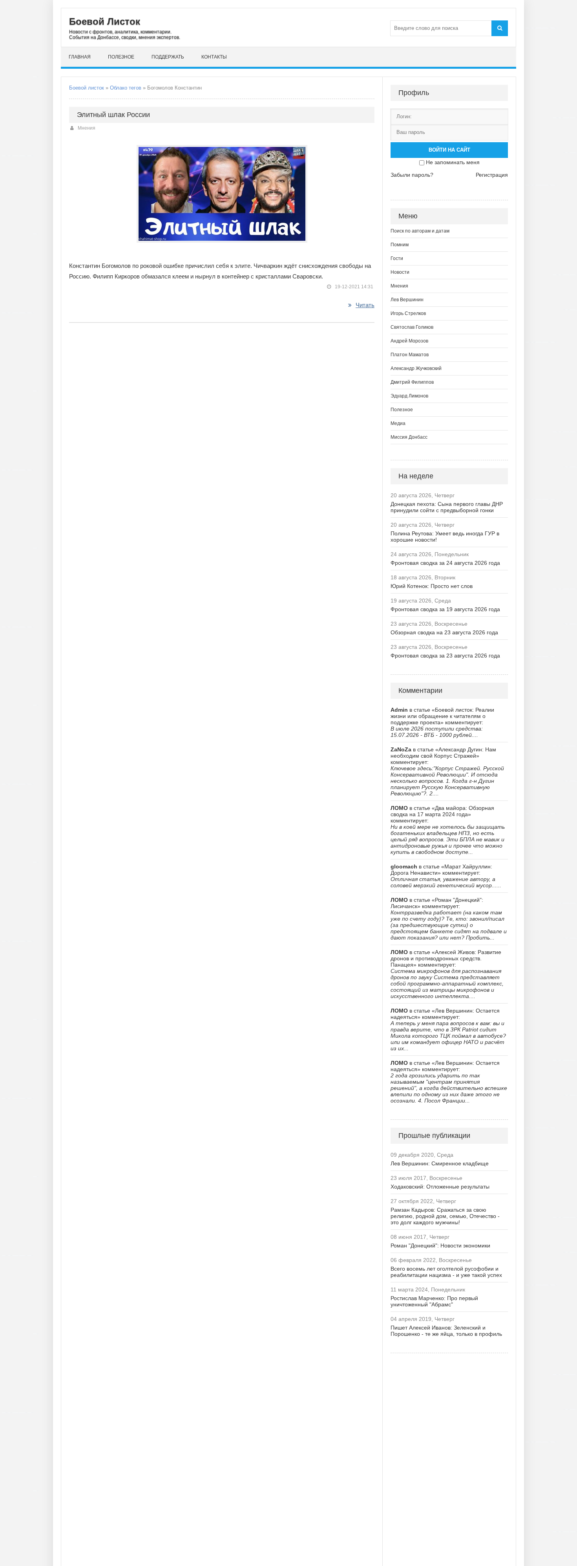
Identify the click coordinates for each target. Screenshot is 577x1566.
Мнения (86, 128)
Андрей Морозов (409, 341)
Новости (400, 272)
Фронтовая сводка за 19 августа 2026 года (445, 609)
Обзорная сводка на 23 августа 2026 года (444, 632)
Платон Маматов (410, 354)
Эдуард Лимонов (409, 396)
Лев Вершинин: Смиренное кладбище (440, 1163)
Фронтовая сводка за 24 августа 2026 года (445, 563)
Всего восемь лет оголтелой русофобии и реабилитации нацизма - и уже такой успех (446, 1272)
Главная (80, 57)
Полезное (121, 57)
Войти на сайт (449, 150)
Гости (397, 258)
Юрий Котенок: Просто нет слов (432, 586)
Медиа (398, 423)
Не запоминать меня (453, 162)
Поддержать (168, 57)
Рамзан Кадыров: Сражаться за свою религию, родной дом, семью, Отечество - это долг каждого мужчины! (445, 1216)
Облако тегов (125, 88)
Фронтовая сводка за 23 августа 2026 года (445, 655)
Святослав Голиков (412, 327)
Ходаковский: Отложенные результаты (440, 1186)
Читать (365, 305)
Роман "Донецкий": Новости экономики (440, 1245)
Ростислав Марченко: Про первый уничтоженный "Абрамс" (434, 1301)
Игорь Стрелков (408, 313)
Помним (400, 244)
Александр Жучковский (416, 368)
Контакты (214, 57)
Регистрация (492, 175)
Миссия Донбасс (409, 437)
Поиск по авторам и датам (420, 231)
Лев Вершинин (407, 299)
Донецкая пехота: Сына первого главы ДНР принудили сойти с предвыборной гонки (447, 507)
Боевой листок (86, 88)
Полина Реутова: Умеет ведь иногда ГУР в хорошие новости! (445, 536)
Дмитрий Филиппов (412, 382)
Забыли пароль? (412, 175)
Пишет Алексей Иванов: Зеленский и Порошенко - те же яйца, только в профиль (446, 1330)
